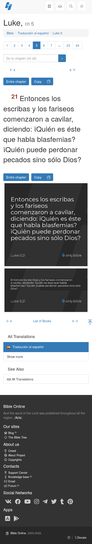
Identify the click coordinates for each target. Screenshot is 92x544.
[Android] (16, 518)
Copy (38, 81)
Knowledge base (20, 477)
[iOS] (7, 518)
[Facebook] (18, 501)
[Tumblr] (62, 501)
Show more (15, 356)
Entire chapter (16, 81)
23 (68, 45)
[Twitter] (54, 501)
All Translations (22, 379)
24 (77, 45)
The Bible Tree (17, 437)
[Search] (71, 6)
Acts (18, 417)
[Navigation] (81, 6)
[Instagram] (36, 501)
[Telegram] (45, 501)
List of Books (42, 321)
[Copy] (48, 81)
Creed (12, 451)
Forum (13, 486)
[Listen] (60, 6)
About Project (16, 455)
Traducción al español (33, 33)
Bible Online (18, 533)
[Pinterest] (70, 501)
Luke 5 (57, 33)
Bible (10, 33)
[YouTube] (27, 501)
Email (11, 481)
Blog (12, 433)
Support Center (17, 473)
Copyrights (15, 460)
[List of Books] (49, 6)
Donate (81, 538)
